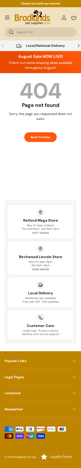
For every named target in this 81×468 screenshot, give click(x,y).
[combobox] (40, 32)
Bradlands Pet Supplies (28, 457)
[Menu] (7, 17)
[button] (74, 17)
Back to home (40, 137)
